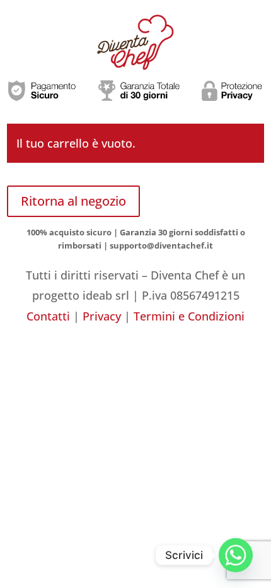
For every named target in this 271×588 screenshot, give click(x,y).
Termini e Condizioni (189, 316)
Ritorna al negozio (73, 200)
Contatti (48, 316)
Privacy (102, 316)
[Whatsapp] (236, 555)
